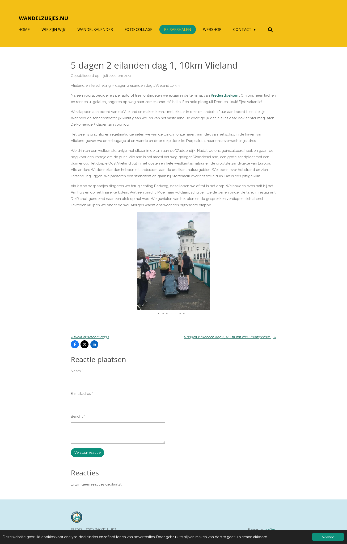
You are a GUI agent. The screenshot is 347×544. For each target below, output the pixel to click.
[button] (272, 216)
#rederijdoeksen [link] (224, 95)
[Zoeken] (270, 29)
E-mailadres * (82, 394)
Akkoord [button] (328, 537)
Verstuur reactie (87, 452)
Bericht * (78, 416)
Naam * (77, 371)
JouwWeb (270, 529)
